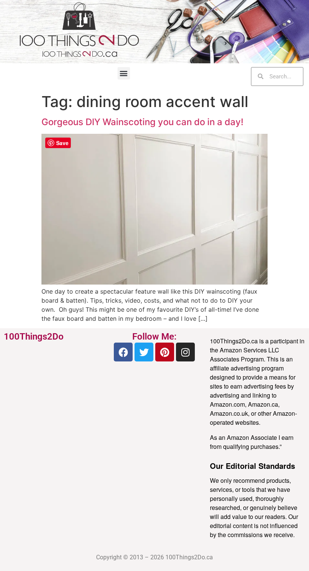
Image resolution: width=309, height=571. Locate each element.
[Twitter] (144, 352)
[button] (124, 73)
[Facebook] (123, 352)
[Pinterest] (164, 352)
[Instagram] (185, 352)
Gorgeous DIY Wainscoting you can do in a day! (142, 121)
